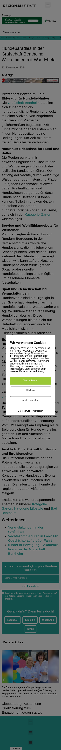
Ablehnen (30, 390)
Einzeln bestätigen (30, 400)
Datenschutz (24, 411)
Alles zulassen (30, 380)
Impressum (38, 411)
